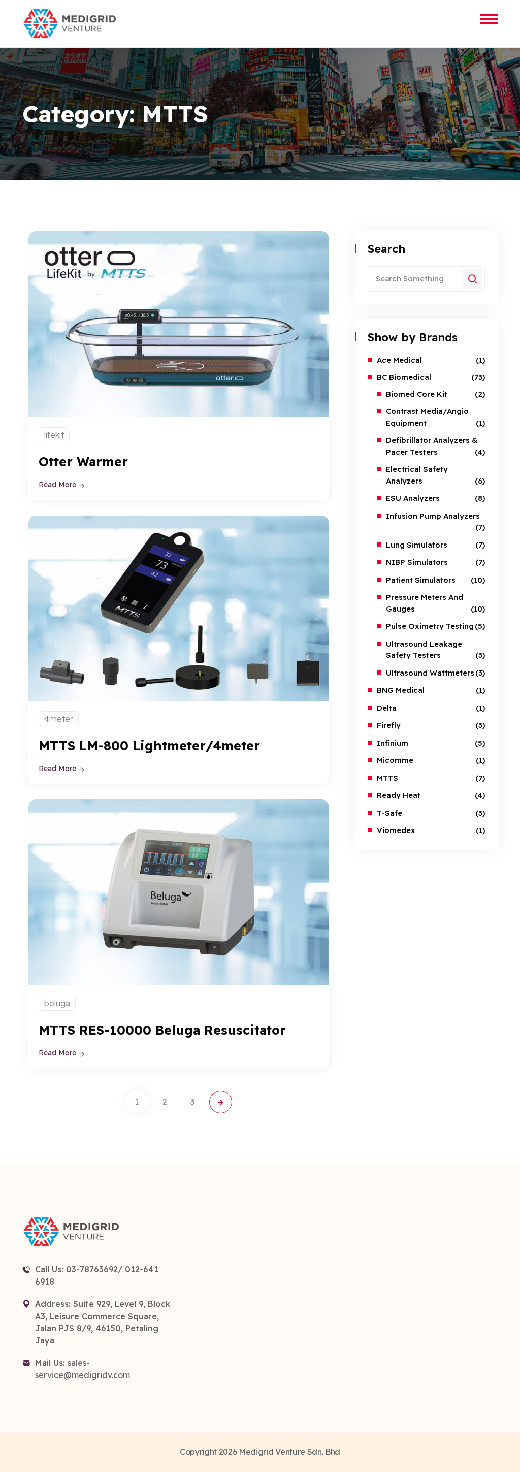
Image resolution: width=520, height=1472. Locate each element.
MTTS (387, 778)
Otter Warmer (83, 461)
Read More (58, 484)
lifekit (54, 435)
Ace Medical (399, 360)
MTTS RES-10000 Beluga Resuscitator (162, 1030)
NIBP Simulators (417, 562)
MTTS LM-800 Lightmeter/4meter (149, 745)
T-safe (389, 813)
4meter (58, 719)
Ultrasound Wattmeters (430, 673)
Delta (387, 708)
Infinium (392, 743)
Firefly (389, 725)
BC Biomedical (404, 377)
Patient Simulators (421, 580)
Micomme (395, 760)
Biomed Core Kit (416, 394)
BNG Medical (401, 690)
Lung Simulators (416, 545)
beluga (57, 1003)
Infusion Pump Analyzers (433, 516)
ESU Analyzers (413, 498)
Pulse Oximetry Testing (430, 626)
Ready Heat (398, 795)
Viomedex (396, 830)
